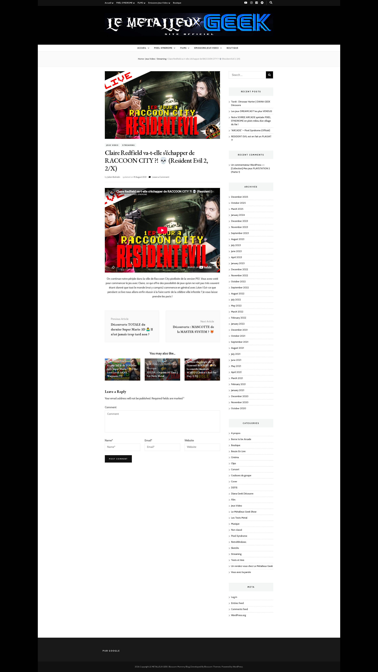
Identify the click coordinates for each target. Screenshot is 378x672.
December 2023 (239, 221)
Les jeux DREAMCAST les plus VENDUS (251, 111)
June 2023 (236, 251)
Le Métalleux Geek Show (243, 511)
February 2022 (238, 317)
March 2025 (237, 209)
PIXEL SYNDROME (124, 2)
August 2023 (237, 239)
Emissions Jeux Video (158, 2)
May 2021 (236, 366)
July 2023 (236, 245)
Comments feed (239, 609)
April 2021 (236, 372)
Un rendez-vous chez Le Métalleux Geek (252, 566)
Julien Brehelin (113, 177)
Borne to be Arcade (241, 439)
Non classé (236, 529)
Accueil (108, 2)
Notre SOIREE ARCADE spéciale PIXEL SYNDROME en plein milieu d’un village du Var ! (251, 121)
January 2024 (238, 215)
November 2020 (239, 402)
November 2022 (239, 275)
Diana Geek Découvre (242, 493)
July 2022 (236, 299)
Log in (234, 597)
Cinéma (235, 457)
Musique (152, 368)
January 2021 (237, 390)
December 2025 (239, 196)
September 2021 (239, 341)
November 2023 (239, 227)
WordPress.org (238, 615)
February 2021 (238, 384)
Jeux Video (112, 145)
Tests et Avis (237, 560)
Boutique (177, 2)
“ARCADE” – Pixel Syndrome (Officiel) (250, 130)
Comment (111, 407)
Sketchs (235, 548)
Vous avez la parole (241, 572)
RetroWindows (238, 542)
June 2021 (236, 360)
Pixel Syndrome (239, 535)
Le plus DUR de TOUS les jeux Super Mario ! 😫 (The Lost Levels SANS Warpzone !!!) (122, 371)
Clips (233, 463)
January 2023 (238, 263)
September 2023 (240, 233)
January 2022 (238, 323)
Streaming (128, 145)
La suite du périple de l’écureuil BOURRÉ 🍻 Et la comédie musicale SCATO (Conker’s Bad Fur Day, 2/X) (201, 369)
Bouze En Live (238, 451)
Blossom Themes (212, 666)
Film (233, 499)
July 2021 (235, 354)
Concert (235, 469)
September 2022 (240, 287)
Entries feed (237, 603)
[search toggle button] (271, 2)
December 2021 (239, 329)
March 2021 (237, 378)
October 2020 (238, 408)
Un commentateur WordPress (246, 164)
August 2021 (237, 348)
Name (109, 440)
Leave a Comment (160, 177)
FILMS (140, 2)
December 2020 (239, 396)
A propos (235, 433)
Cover (234, 481)
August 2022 (237, 293)
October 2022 (238, 281)
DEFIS (234, 487)
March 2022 (237, 311)
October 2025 (238, 202)
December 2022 (239, 269)
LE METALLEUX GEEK (158, 666)
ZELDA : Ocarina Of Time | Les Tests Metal (162, 374)
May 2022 (236, 305)
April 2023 (236, 257)
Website (189, 440)
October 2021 (238, 335)
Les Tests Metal (168, 364)
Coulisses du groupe (241, 475)
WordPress (238, 666)
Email (148, 440)
